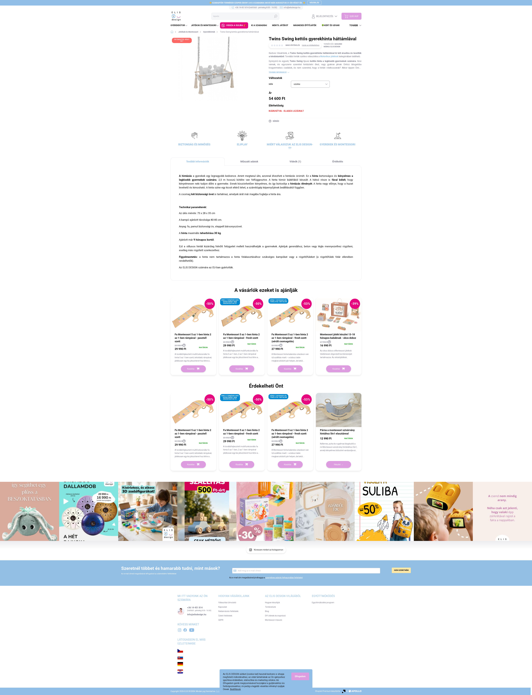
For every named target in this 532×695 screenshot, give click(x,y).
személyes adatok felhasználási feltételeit (284, 577)
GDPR (220, 620)
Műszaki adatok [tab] (249, 161)
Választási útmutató (227, 602)
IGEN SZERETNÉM (401, 570)
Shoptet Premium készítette (327, 691)
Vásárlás (314, 3)
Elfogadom (300, 676)
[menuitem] (179, 25)
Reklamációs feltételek (228, 611)
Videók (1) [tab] (295, 161)
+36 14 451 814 (195, 608)
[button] (193, 353)
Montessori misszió (273, 620)
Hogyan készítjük (272, 602)
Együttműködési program (323, 602)
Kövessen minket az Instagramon (268, 550)
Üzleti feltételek (225, 616)
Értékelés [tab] (337, 161)
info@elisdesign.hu (196, 614)
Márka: (332, 47)
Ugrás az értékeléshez (310, 45)
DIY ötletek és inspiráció (275, 616)
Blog (267, 611)
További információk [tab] (197, 161)
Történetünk (270, 607)
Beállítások (235, 689)
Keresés (275, 16)
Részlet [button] (337, 464)
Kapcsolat (222, 607)
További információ (278, 72)
